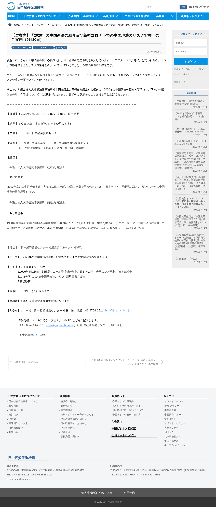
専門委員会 (66, 410)
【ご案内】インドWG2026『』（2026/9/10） (189, 203)
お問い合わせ (201, 6)
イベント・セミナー (35, 24)
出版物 (12, 419)
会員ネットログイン (193, 16)
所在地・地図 (16, 410)
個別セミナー (171, 432)
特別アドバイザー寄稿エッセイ (77, 414)
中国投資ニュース (173, 414)
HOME (12, 16)
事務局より (61, 47)
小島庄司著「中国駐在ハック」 (30, 362)
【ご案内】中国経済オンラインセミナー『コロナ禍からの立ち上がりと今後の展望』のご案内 (123, 362)
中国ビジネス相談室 (137, 16)
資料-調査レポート (174, 405)
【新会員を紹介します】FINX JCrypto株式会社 (190, 142)
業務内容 (13, 405)
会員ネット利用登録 (123, 401)
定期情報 (65, 432)
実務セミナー (171, 427)
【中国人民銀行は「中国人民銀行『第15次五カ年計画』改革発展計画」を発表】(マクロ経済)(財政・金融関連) (190, 221)
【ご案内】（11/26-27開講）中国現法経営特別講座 (189, 102)
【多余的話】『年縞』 (186, 258)
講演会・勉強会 (69, 401)
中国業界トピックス (175, 445)
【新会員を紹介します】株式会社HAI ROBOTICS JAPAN (189, 130)
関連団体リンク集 (18, 423)
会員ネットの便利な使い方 (126, 414)
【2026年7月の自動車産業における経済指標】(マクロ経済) (189, 116)
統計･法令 (14, 414)
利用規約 (129, 492)
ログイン (190, 61)
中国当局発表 (171, 441)
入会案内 (73, 16)
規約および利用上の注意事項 (127, 405)
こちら (37, 334)
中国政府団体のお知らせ (74, 419)
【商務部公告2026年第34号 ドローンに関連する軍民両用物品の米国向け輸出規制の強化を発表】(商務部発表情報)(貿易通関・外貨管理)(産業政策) (190, 242)
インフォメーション (43, 47)
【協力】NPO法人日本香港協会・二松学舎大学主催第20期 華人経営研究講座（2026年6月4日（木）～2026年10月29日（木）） (190, 183)
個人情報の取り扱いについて (127, 410)
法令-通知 (169, 419)
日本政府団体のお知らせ (74, 423)
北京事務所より (172, 436)
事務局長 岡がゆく (71, 436)
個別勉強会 (66, 405)
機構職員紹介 (16, 427)
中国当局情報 (68, 427)
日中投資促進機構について (40, 16)
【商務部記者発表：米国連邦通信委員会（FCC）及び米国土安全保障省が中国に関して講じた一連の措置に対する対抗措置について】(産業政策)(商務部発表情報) (189, 160)
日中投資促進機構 (112, 502)
